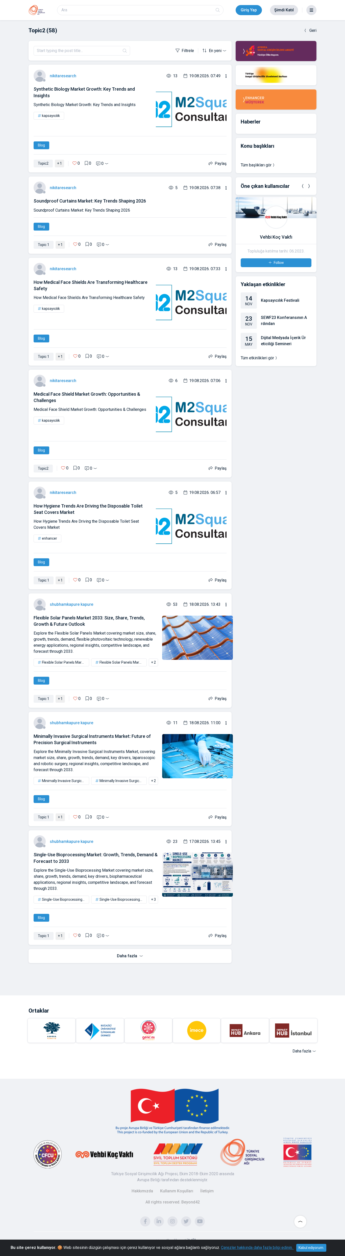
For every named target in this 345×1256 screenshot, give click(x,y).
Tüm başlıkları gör (256, 165)
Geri (312, 30)
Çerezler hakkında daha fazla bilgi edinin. (257, 1247)
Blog (41, 145)
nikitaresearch (63, 75)
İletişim (207, 1191)
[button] (302, 186)
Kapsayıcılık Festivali (280, 300)
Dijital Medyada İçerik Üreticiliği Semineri (283, 340)
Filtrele (188, 50)
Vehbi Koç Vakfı (276, 237)
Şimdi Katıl (284, 10)
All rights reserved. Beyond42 (172, 1202)
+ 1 (59, 163)
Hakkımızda (142, 1191)
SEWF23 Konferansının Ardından (284, 320)
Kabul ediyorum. (311, 1248)
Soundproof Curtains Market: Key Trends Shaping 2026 (90, 201)
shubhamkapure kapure (71, 604)
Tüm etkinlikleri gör (257, 358)
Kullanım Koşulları (176, 1191)
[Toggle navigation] (311, 10)
